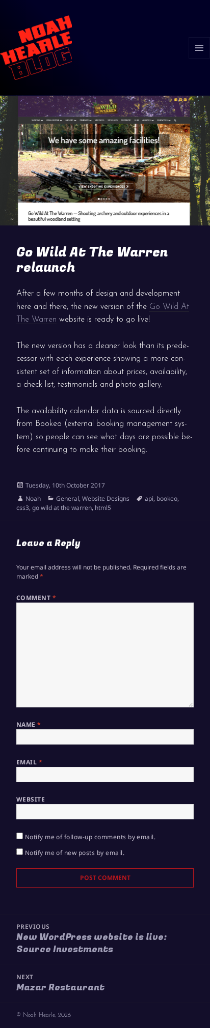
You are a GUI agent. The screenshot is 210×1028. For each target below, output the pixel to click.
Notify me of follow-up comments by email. (90, 837)
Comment (36, 597)
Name (28, 724)
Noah (33, 498)
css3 (22, 507)
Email (29, 762)
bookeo (166, 498)
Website (30, 799)
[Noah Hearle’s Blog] (36, 47)
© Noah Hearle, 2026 (43, 1015)
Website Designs (105, 498)
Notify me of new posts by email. (74, 852)
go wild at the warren (62, 507)
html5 (103, 507)
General (67, 498)
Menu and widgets (199, 58)
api (149, 498)
